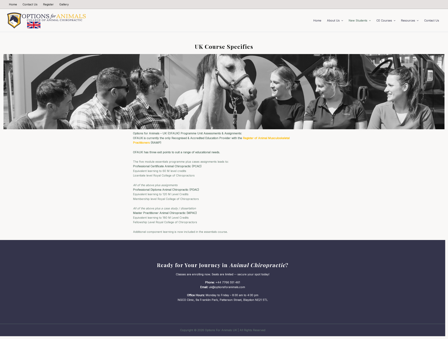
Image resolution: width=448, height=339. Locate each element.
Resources (408, 20)
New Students (358, 20)
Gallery (64, 4)
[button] (341, 20)
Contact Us (30, 4)
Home (13, 4)
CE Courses (384, 20)
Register (48, 4)
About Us (333, 20)
